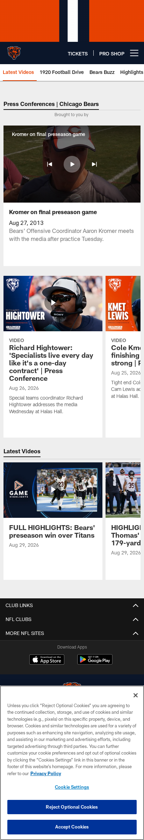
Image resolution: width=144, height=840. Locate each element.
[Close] (135, 695)
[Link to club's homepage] (14, 50)
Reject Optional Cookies (72, 807)
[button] (49, 164)
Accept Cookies (72, 827)
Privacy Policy (45, 773)
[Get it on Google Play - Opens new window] (95, 663)
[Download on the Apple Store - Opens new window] (47, 660)
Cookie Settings (72, 787)
